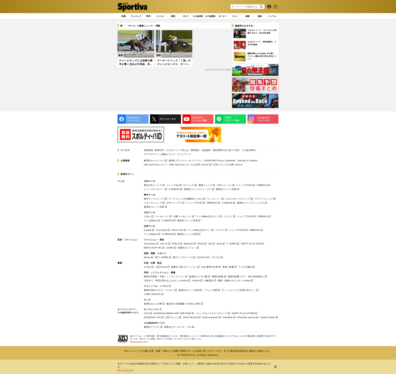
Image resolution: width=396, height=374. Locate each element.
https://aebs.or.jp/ (139, 341)
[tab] (148, 16)
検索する (261, 6)
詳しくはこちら (125, 370)
